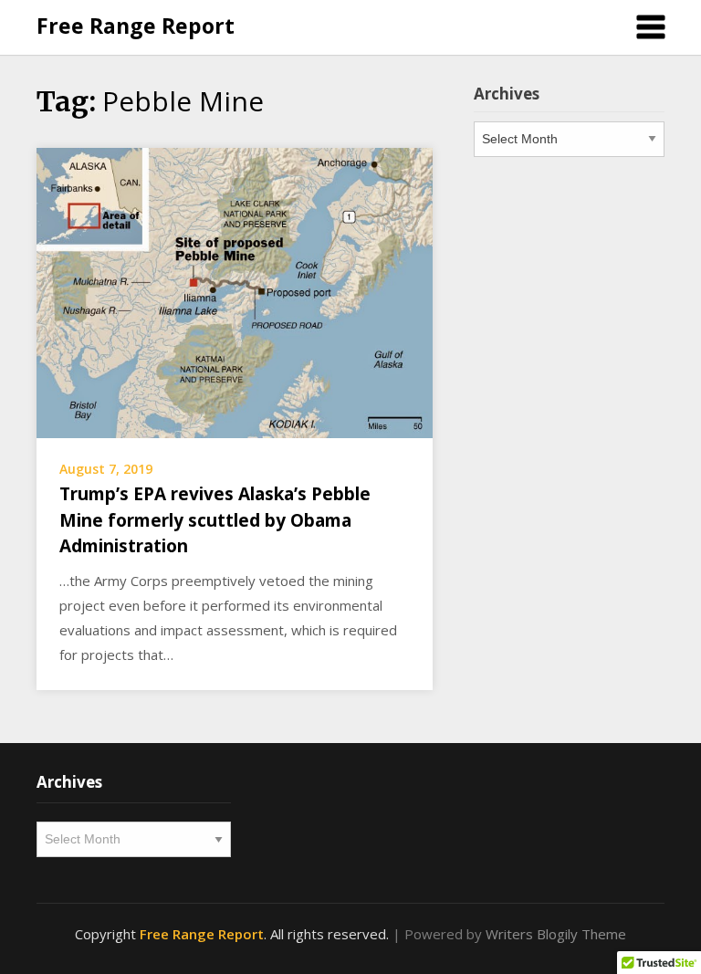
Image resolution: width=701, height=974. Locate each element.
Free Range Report (136, 25)
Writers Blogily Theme (556, 934)
